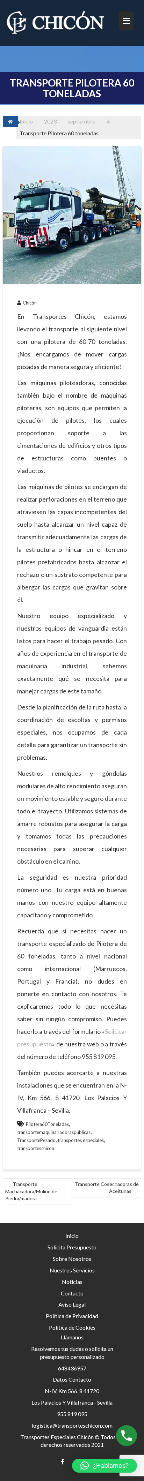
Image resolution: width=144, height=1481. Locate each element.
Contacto (72, 1293)
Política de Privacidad (72, 1316)
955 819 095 (72, 1414)
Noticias (72, 1281)
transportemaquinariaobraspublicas (54, 1132)
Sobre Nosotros (72, 1258)
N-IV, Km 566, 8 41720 (72, 1391)
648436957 (72, 1368)
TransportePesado (36, 1140)
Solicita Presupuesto (72, 1247)
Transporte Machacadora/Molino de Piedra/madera (31, 1191)
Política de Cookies (72, 1327)
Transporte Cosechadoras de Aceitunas (107, 1187)
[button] (104, 1466)
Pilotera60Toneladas (47, 1124)
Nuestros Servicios (72, 1270)
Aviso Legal (72, 1304)
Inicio (72, 1235)
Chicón (30, 303)
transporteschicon (35, 1148)
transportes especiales (81, 1140)
